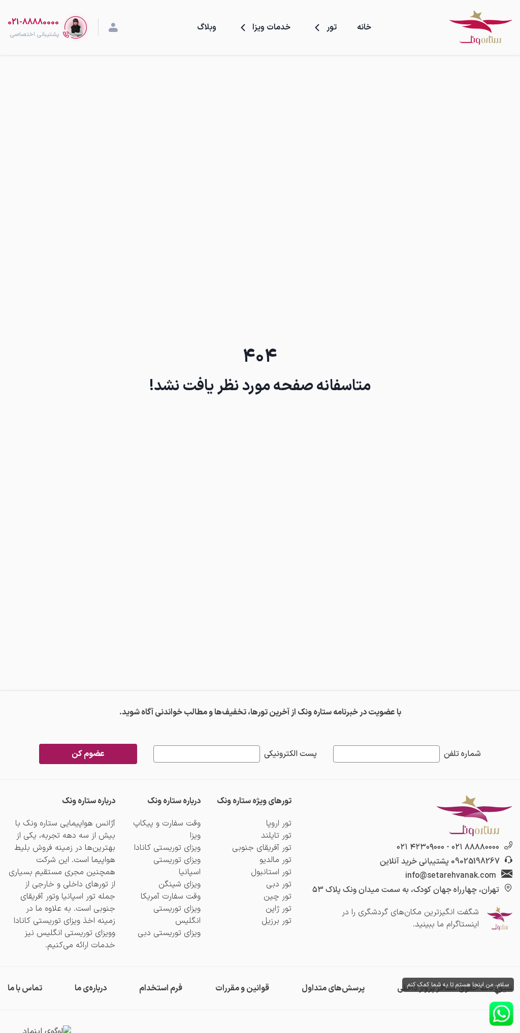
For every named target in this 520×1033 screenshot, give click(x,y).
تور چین (277, 896)
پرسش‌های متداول (333, 988)
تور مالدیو (275, 860)
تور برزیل (276, 921)
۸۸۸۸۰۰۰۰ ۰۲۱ (475, 847)
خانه (364, 27)
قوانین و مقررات (242, 988)
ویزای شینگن (179, 884)
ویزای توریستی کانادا (167, 848)
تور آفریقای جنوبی (261, 848)
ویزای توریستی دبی (169, 933)
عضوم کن (88, 754)
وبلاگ (206, 27)
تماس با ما (25, 988)
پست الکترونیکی (290, 754)
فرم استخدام (160, 988)
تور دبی (278, 884)
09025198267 (475, 861)
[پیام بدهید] (501, 1014)
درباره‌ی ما (91, 988)
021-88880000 (33, 22)
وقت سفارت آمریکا (171, 896)
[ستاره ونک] (480, 27)
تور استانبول (271, 872)
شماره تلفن (462, 754)
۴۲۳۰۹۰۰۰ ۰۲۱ (420, 847)
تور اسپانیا (78, 896)
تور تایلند (276, 836)
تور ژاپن (278, 909)
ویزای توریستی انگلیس (177, 915)
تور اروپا (278, 823)
